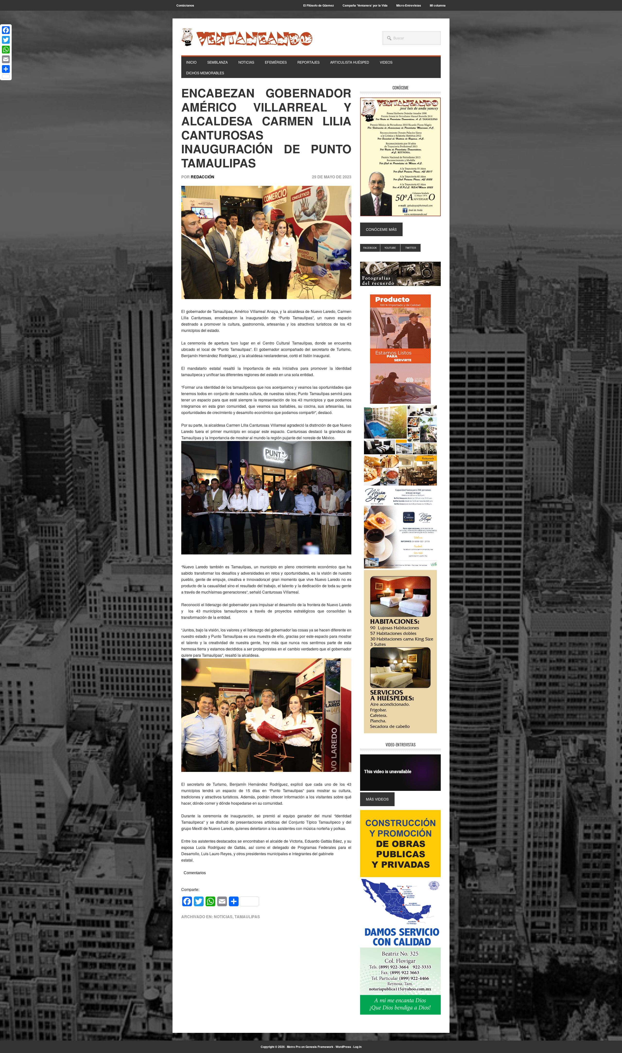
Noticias (223, 916)
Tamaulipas (247, 916)
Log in (357, 1046)
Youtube (390, 248)
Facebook (370, 248)
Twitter (410, 248)
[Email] (6, 59)
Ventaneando (246, 37)
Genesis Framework (319, 1046)
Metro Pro (294, 1046)
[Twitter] (6, 40)
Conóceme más (381, 229)
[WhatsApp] (6, 49)
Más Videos (377, 799)
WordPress (343, 1046)
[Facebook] (6, 30)
